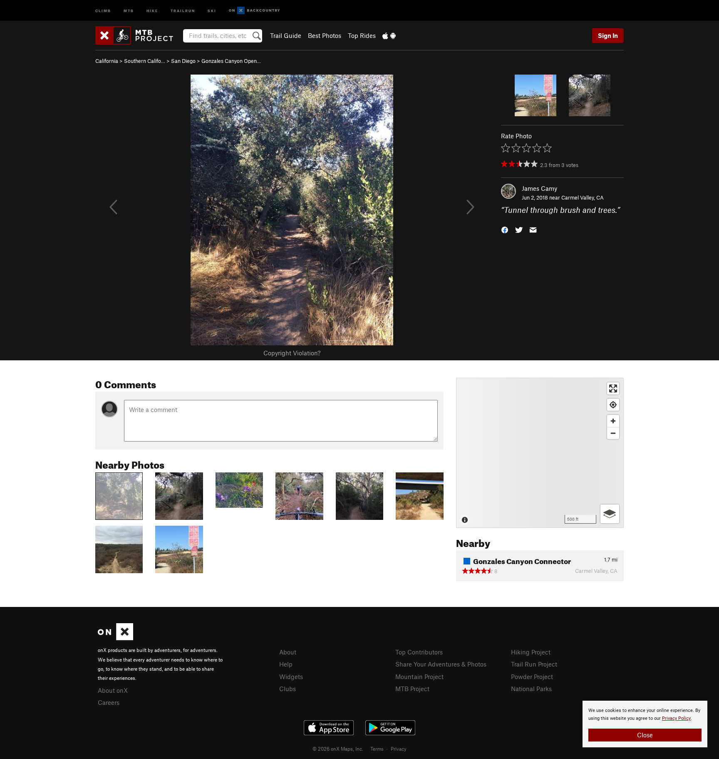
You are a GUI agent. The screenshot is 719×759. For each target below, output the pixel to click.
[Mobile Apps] (389, 35)
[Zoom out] (613, 433)
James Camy (539, 188)
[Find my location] (613, 405)
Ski (212, 10)
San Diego (183, 60)
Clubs (287, 688)
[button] (504, 229)
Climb (103, 10)
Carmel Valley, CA (582, 197)
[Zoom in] (613, 421)
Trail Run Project (534, 664)
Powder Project (532, 676)
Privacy (399, 749)
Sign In (608, 35)
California (106, 60)
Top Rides (362, 35)
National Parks (531, 688)
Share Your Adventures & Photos (440, 664)
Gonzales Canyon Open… (231, 60)
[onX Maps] (115, 638)
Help (286, 664)
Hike (152, 10)
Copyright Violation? (291, 353)
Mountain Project (419, 676)
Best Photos (324, 35)
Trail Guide (285, 35)
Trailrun (183, 10)
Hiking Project (530, 652)
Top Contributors (419, 652)
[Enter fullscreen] (613, 388)
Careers (108, 702)
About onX (113, 690)
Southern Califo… (144, 60)
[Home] (138, 35)
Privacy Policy (676, 718)
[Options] (609, 513)
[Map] (539, 452)
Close (645, 735)
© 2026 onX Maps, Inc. (337, 749)
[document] (645, 724)
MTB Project (412, 688)
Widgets (291, 676)
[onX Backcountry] (254, 10)
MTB (129, 10)
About (287, 652)
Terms (377, 749)
